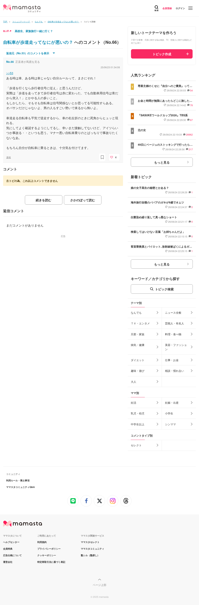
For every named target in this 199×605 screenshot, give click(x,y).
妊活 (133, 403)
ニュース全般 (173, 312)
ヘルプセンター (11, 542)
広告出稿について (12, 555)
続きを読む (43, 200)
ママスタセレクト (90, 542)
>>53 (9, 73)
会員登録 (167, 8)
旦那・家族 (137, 334)
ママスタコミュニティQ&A (20, 487)
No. (10, 62)
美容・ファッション (176, 347)
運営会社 (7, 562)
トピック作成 (162, 54)
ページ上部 (99, 585)
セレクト (136, 445)
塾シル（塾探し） (90, 555)
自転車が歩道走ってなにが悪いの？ (38, 42)
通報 (8, 157)
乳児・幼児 (137, 413)
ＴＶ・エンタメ (140, 323)
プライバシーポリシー (49, 548)
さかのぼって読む (82, 200)
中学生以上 (137, 424)
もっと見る (162, 162)
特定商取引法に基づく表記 (51, 562)
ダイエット (137, 360)
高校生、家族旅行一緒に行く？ (34, 31)
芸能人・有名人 (174, 323)
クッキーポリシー (46, 555)
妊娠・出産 (172, 403)
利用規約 (42, 542)
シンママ (170, 424)
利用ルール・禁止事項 (18, 480)
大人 (133, 381)
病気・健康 (137, 345)
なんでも (136, 312)
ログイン (180, 8)
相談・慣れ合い (174, 371)
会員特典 (7, 548)
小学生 (169, 413)
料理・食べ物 (173, 334)
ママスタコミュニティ (92, 548)
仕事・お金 (172, 360)
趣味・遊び (137, 371)
